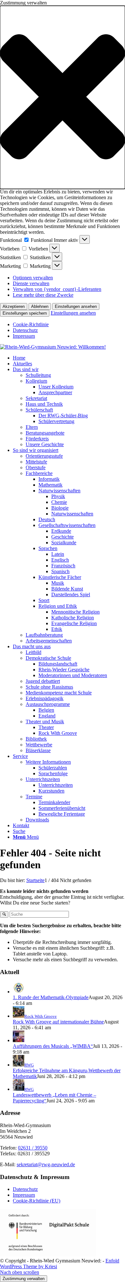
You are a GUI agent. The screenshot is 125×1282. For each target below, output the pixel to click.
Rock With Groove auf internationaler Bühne (58, 1021)
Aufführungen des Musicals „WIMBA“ (53, 1046)
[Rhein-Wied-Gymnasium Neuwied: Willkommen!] (53, 347)
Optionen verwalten (33, 277)
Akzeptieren (14, 306)
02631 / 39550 (32, 1147)
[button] (62, 97)
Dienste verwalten (31, 283)
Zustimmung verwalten (24, 1278)
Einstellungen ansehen (76, 306)
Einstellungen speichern (25, 313)
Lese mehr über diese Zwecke (43, 295)
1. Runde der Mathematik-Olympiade (50, 997)
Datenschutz (25, 330)
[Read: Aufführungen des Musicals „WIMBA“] (18, 1040)
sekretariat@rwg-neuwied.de (46, 1164)
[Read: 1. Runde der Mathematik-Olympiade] (18, 991)
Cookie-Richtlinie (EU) (36, 1200)
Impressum (24, 336)
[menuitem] (69, 358)
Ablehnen (39, 306)
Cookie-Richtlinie (31, 324)
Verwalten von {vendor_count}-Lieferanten (57, 289)
